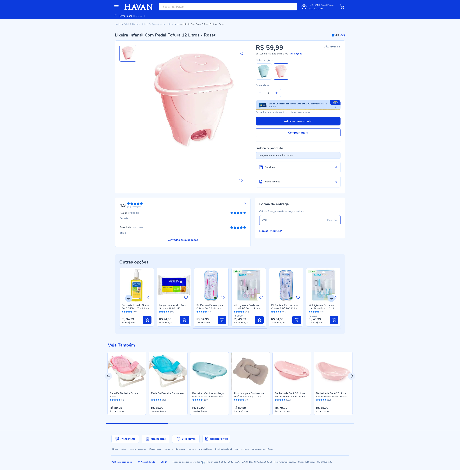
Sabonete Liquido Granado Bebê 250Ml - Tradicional (136, 307)
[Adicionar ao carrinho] (147, 320)
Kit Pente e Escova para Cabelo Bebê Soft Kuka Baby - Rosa (209, 308)
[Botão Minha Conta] (304, 7)
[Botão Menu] (116, 6)
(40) (123, 400)
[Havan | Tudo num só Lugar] (138, 7)
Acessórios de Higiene (163, 24)
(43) (209, 311)
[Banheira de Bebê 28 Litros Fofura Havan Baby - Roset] (292, 371)
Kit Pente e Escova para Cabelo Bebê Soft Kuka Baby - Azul (284, 308)
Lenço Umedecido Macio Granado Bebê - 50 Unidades (173, 308)
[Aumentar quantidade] (276, 93)
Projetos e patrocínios (262, 449)
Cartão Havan (205, 449)
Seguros (192, 449)
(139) (205, 400)
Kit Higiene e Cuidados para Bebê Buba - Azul (321, 307)
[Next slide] (331, 298)
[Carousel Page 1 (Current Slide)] (137, 423)
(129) (329, 400)
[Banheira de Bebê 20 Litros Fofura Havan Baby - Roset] (333, 371)
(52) (247, 311)
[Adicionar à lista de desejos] (241, 180)
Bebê (126, 24)
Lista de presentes (137, 449)
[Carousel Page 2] (199, 423)
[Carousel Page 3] (261, 423)
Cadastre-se (316, 8)
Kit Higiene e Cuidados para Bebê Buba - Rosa (247, 307)
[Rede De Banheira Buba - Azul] (168, 371)
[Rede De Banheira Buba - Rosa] (127, 371)
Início (118, 24)
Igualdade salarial (223, 449)
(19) (246, 400)
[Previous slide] (128, 298)
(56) (172, 311)
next (351, 376)
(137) (288, 400)
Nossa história (119, 449)
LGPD (164, 461)
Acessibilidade (148, 461)
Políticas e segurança (121, 461)
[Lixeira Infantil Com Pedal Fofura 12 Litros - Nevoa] (264, 79)
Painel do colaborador (174, 449)
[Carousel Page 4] (323, 423)
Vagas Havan (155, 449)
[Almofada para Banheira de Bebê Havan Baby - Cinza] (250, 371)
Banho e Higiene (140, 24)
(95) (135, 311)
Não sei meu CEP (270, 231)
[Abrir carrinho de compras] (342, 6)
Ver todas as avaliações (182, 240)
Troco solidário (242, 449)
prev (108, 376)
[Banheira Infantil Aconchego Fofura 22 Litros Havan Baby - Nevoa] (209, 371)
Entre (322, 5)
